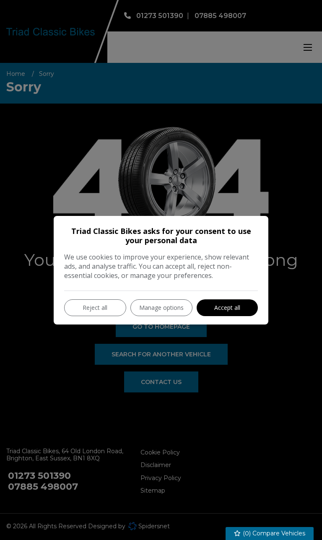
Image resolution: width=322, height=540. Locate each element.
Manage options (161, 308)
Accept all (227, 308)
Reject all (95, 308)
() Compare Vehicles (273, 533)
